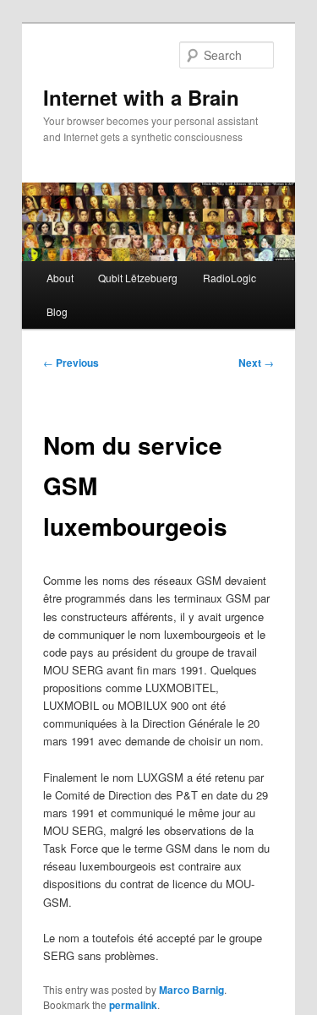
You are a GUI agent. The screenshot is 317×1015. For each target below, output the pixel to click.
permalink (133, 1004)
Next (256, 362)
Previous (71, 362)
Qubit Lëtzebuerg (138, 277)
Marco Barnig (191, 989)
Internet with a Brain (141, 97)
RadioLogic (229, 277)
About (60, 277)
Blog (57, 311)
